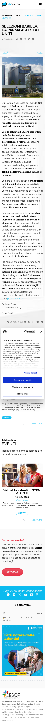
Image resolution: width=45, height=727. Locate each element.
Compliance (14, 704)
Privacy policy (8, 701)
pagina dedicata (15, 298)
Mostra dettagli (30, 373)
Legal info (24, 704)
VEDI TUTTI (37, 424)
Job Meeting (7, 15)
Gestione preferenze (21, 387)
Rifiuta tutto (22, 394)
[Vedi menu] (40, 4)
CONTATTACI (12, 559)
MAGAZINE (19, 15)
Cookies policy (21, 701)
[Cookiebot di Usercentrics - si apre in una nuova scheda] (26, 331)
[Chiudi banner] (41, 332)
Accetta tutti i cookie (23, 380)
